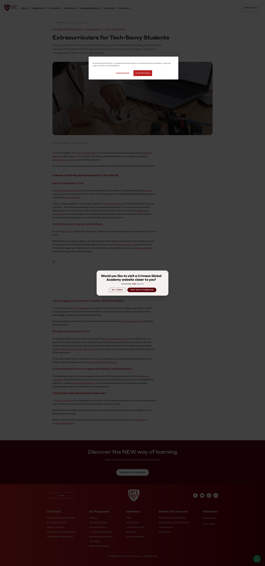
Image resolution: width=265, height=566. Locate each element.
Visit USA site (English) (141, 289)
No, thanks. (117, 289)
